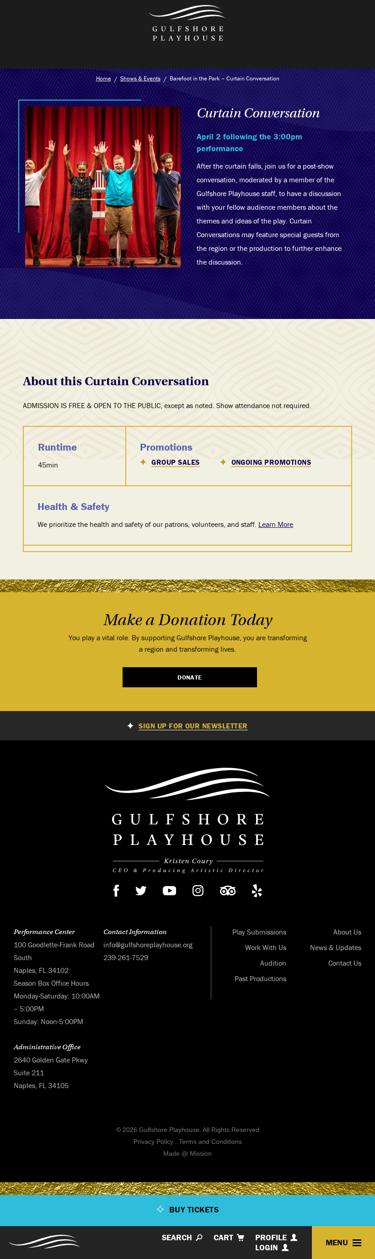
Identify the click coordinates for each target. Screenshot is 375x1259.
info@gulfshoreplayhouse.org (148, 944)
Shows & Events (140, 78)
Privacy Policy (153, 1141)
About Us (347, 931)
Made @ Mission (187, 1153)
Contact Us (344, 962)
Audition (273, 962)
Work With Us (265, 947)
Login (266, 1248)
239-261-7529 (125, 957)
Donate (189, 677)
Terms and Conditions (210, 1141)
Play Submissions (259, 931)
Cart (223, 1237)
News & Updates (335, 947)
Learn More (275, 524)
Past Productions (260, 978)
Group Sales (175, 462)
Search (177, 1237)
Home (103, 78)
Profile (271, 1237)
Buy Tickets (194, 1209)
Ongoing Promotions (271, 462)
